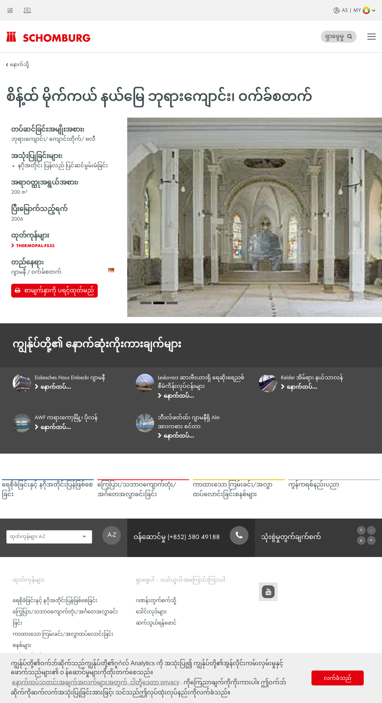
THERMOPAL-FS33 (35, 246)
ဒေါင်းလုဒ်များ (151, 612)
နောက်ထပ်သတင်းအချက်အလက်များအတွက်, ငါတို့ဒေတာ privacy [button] (95, 682)
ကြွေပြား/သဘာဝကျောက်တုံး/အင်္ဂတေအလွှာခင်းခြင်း (65, 618)
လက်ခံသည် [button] (337, 678)
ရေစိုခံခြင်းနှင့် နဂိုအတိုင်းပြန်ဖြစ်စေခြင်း (55, 600)
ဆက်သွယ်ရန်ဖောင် (156, 623)
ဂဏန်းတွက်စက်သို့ (156, 600)
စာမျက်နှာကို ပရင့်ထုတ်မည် (59, 291)
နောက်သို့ (19, 65)
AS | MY (351, 10)
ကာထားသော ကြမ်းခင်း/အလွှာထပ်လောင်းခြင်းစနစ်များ (63, 640)
